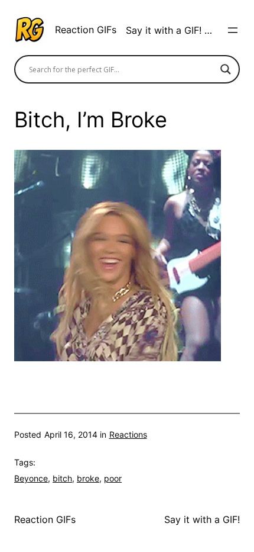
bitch (62, 478)
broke (88, 478)
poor (113, 478)
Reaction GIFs (85, 30)
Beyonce (31, 478)
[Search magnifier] (225, 69)
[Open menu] (233, 30)
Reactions (128, 434)
